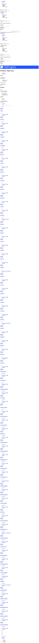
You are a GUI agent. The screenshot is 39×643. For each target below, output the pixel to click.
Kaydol (3, 35)
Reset (1, 89)
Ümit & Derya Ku (3, 371)
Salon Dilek (2, 581)
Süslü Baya (2, 224)
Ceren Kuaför (2, 397)
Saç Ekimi (7, 480)
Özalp (3, 237)
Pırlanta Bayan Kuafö (3, 494)
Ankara (3, 472)
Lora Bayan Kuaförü (3, 572)
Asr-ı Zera (2, 119)
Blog (3, 637)
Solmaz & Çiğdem (3, 407)
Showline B (2, 128)
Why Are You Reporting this (6, 32)
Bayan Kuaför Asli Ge (3, 459)
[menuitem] (3, 640)
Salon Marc (2, 250)
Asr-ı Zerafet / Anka (3, 468)
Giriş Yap (3, 1)
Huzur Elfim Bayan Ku (4, 607)
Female (3, 99)
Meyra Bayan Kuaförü (4, 624)
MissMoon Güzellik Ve (4, 598)
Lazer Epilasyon (8, 323)
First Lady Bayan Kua (4, 520)
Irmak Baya (2, 276)
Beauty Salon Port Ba (3, 416)
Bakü (3, 420)
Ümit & (1, 110)
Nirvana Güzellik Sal (3, 555)
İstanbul (3, 150)
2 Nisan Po (2, 328)
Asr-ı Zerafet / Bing (3, 503)
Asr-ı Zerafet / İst (3, 380)
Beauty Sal (2, 154)
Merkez (3, 141)
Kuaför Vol (2, 189)
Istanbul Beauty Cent (3, 529)
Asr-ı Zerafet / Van (3, 546)
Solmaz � (2, 145)
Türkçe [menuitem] (4, 640)
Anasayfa (4, 636)
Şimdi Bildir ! (2, 33)
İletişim (3, 638)
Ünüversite (2, 302)
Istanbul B (2, 267)
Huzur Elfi (2, 345)
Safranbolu (4, 315)
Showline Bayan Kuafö (4, 389)
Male (3, 98)
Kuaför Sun (2, 354)
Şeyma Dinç (2, 180)
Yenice (3, 202)
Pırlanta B (2, 232)
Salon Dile (2, 319)
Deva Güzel (2, 215)
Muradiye (3, 280)
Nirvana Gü (2, 293)
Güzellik (7, 114)
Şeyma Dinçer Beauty (3, 442)
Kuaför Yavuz (2, 433)
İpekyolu (3, 115)
